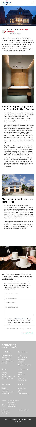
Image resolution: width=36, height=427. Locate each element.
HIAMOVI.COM (27, 419)
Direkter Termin (22, 388)
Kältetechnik (21, 361)
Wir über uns (21, 374)
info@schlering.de (12, 406)
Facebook (25, 410)
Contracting (5, 363)
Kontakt (20, 385)
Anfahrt (20, 392)
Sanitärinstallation (22, 357)
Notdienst (4, 374)
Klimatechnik (21, 359)
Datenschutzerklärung (20, 318)
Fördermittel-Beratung (7, 378)
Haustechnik (6, 352)
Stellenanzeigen (6, 412)
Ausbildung (21, 378)
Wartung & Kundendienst (24, 365)
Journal (20, 372)
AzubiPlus (4, 413)
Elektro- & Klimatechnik (8, 361)
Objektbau (20, 363)
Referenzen (6, 385)
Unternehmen (23, 369)
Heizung (4, 388)
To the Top (18, 421)
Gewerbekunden (23, 352)
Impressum (21, 390)
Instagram (20, 410)
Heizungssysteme (6, 357)
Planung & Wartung (7, 355)
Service (4, 369)
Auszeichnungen (22, 380)
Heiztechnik (21, 355)
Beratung (4, 372)
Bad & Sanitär (5, 359)
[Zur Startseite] (9, 347)
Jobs (19, 376)
